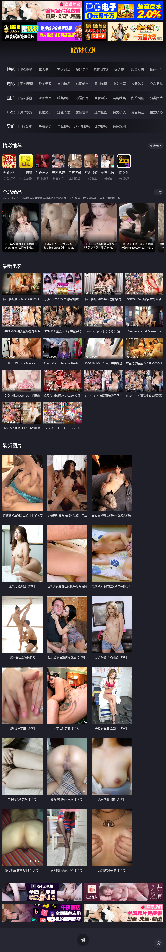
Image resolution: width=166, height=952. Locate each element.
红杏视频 (100, 126)
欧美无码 (45, 84)
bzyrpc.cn (83, 50)
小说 (11, 112)
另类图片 (156, 98)
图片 (11, 98)
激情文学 (26, 112)
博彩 (11, 69)
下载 (159, 192)
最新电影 (12, 266)
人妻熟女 (137, 84)
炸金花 (119, 69)
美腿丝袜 (100, 98)
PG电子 (26, 69)
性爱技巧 (156, 112)
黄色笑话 (137, 112)
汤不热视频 (82, 126)
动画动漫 (82, 84)
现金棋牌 (137, 69)
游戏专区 (82, 69)
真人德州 (45, 69)
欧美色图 (63, 98)
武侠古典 (82, 112)
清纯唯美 (119, 98)
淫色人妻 (63, 112)
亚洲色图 (45, 98)
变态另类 (156, 84)
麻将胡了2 (100, 69)
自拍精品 (63, 84)
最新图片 (12, 445)
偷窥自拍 (26, 98)
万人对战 (63, 69)
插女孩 (27, 126)
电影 (11, 83)
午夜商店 (45, 126)
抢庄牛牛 (156, 69)
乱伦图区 (137, 98)
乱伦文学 (45, 112)
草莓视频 (63, 126)
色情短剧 (119, 126)
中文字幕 (119, 84)
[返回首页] (159, 943)
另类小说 (119, 112)
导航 (11, 126)
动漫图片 (82, 98)
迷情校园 (100, 112)
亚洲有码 (100, 84)
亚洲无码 (26, 84)
